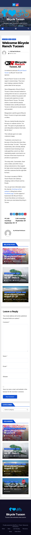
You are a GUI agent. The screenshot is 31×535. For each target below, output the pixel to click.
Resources (25, 528)
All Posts (5, 39)
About (10, 531)
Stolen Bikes (18, 531)
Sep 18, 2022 (9, 435)
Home (3, 528)
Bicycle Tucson (15, 19)
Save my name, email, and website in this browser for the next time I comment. (15, 390)
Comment (6, 322)
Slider (14, 39)
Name (5, 356)
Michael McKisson (15, 51)
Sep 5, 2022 (9, 456)
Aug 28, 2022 (9, 471)
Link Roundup (16, 528)
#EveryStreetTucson (10, 254)
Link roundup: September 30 (10, 221)
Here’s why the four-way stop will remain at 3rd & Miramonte (15, 486)
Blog (10, 39)
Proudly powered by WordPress (10, 525)
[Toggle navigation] (16, 28)
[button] (28, 28)
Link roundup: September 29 (21, 220)
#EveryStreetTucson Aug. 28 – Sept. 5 (15, 276)
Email (5, 366)
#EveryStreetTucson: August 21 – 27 (14, 295)
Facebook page (9, 193)
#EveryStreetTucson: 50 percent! (14, 257)
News (12, 481)
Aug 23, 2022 (9, 489)
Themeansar (15, 526)
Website (5, 376)
